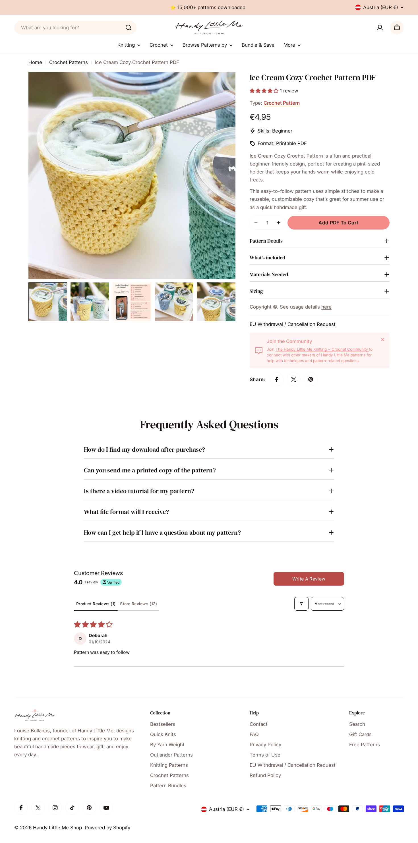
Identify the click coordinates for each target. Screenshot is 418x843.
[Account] (379, 27)
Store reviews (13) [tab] (138, 603)
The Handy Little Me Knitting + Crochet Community (322, 349)
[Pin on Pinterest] (311, 379)
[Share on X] (294, 379)
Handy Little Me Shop (57, 827)
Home (35, 62)
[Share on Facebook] (277, 379)
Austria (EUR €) (380, 7)
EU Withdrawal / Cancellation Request (293, 324)
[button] (265, 91)
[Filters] (301, 604)
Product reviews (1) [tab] (95, 603)
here (326, 307)
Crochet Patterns (68, 62)
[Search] (128, 27)
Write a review (308, 579)
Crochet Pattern (282, 103)
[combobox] (75, 27)
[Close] (382, 339)
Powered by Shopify (107, 827)
